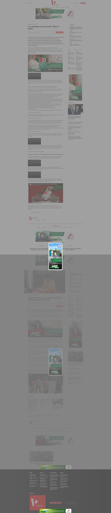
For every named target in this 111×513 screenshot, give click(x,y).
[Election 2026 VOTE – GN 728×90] (55, 512)
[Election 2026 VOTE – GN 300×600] (55, 269)
